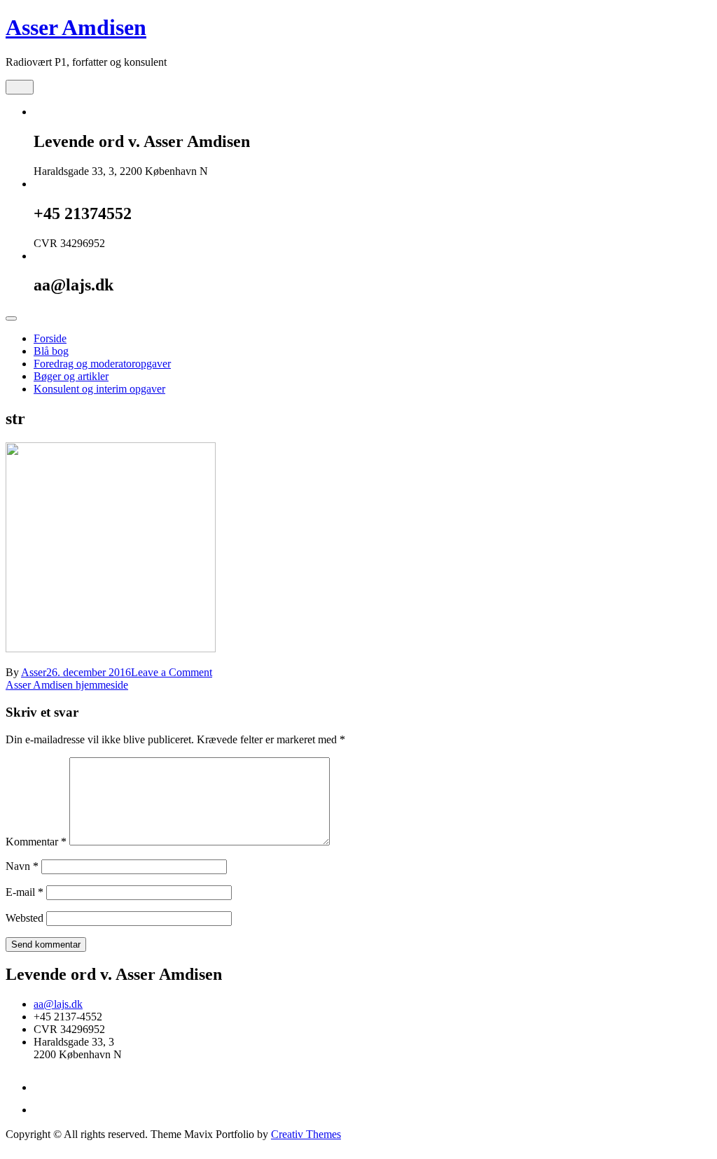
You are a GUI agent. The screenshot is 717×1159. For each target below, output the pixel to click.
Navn (22, 866)
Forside (50, 338)
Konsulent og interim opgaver (99, 389)
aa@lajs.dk (58, 1004)
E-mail (24, 892)
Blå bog (51, 351)
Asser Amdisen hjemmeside (67, 685)
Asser (33, 672)
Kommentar (36, 842)
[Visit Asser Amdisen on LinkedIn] (42, 1087)
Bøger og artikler (71, 376)
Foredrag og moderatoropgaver (102, 364)
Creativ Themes (306, 1134)
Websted (24, 918)
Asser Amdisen (76, 27)
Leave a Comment (171, 672)
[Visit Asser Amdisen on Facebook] (42, 1110)
